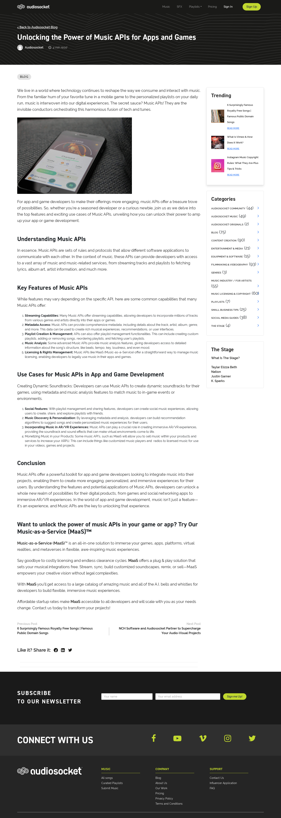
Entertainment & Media (227, 248)
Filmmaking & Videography (229, 264)
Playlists (217, 301)
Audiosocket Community (228, 208)
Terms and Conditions (169, 803)
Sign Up (251, 6)
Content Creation (223, 240)
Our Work (161, 788)
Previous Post (27, 624)
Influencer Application (223, 783)
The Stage (218, 325)
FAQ (212, 788)
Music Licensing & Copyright (231, 293)
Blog (24, 76)
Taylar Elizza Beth (224, 367)
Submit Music (109, 788)
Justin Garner (221, 376)
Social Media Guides (225, 317)
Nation (216, 372)
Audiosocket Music (224, 216)
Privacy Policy (164, 798)
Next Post (194, 624)
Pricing (159, 793)
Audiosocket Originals (227, 224)
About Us (161, 783)
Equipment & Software (227, 256)
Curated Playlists (112, 783)
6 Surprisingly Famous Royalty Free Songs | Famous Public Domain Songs (240, 116)
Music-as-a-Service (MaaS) (41, 543)
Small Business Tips (225, 309)
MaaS (133, 560)
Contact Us (217, 778)
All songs (107, 778)
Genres (216, 272)
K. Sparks (218, 381)
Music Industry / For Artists (231, 280)
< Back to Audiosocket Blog (37, 27)
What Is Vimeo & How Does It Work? (240, 142)
